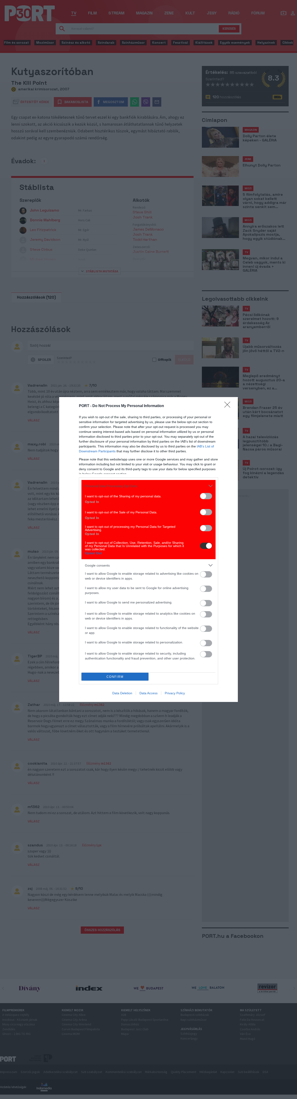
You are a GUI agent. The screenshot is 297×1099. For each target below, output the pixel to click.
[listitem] (148, 485)
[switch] (206, 496)
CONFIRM (115, 676)
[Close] (228, 406)
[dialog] (148, 549)
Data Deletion (122, 693)
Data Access (148, 693)
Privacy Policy (175, 693)
